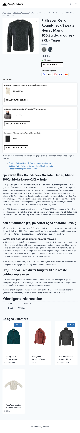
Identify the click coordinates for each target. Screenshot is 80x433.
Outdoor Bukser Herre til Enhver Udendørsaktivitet (30, 163)
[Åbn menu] (76, 4)
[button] (36, 21)
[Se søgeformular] (71, 4)
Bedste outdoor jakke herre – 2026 (23, 169)
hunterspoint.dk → (16, 148)
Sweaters (44, 44)
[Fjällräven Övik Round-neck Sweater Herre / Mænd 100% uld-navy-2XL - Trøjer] (50, 49)
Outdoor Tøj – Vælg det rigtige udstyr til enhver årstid (31, 166)
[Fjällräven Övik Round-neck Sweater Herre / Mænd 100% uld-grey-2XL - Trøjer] (44, 49)
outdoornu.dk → (52, 65)
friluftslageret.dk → (17, 100)
